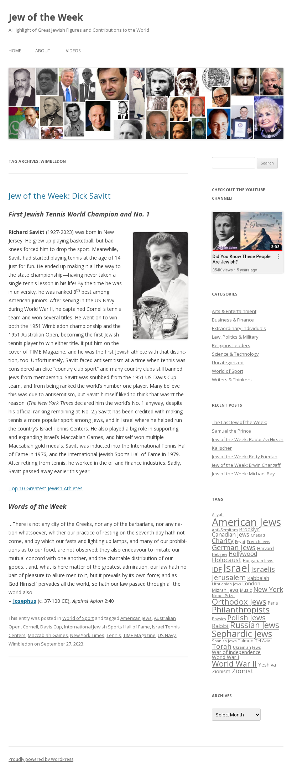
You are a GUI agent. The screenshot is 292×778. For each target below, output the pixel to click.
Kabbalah (258, 577)
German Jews (234, 547)
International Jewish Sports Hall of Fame (107, 626)
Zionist (243, 670)
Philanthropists (241, 609)
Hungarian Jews (258, 560)
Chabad (258, 535)
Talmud (246, 640)
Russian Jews (254, 625)
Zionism (221, 671)
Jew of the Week (46, 17)
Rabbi (220, 626)
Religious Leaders (231, 345)
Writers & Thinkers (232, 379)
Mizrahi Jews (225, 590)
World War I (225, 657)
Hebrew (219, 554)
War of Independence (236, 652)
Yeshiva (267, 664)
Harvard (265, 548)
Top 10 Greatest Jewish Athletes (46, 488)
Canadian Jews (230, 534)
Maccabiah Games (48, 635)
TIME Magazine (139, 635)
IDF (217, 569)
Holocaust (226, 559)
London (251, 583)
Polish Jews (246, 617)
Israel (236, 568)
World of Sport (78, 618)
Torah (221, 646)
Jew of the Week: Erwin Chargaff (246, 465)
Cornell (30, 626)
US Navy (167, 635)
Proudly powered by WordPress (41, 759)
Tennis (113, 635)
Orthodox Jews (239, 601)
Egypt (240, 541)
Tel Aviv (262, 640)
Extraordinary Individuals (239, 328)
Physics (219, 618)
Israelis (263, 569)
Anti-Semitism (225, 529)
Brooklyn (249, 529)
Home (15, 51)
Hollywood (243, 554)
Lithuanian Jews (226, 583)
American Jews (136, 618)
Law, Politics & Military (235, 337)
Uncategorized (228, 362)
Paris (273, 603)
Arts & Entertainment (234, 311)
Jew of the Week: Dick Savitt (60, 195)
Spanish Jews (224, 640)
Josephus (24, 600)
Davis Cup (51, 626)
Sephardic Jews (242, 633)
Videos (73, 51)
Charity (223, 540)
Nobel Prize (223, 595)
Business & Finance (233, 320)
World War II (234, 663)
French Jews (258, 541)
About (42, 51)
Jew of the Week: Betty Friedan (244, 456)
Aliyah (218, 514)
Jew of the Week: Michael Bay (243, 473)
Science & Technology (235, 354)
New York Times (87, 635)
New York (268, 589)
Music (246, 590)
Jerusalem (229, 577)
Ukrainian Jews (247, 647)
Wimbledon (21, 644)
